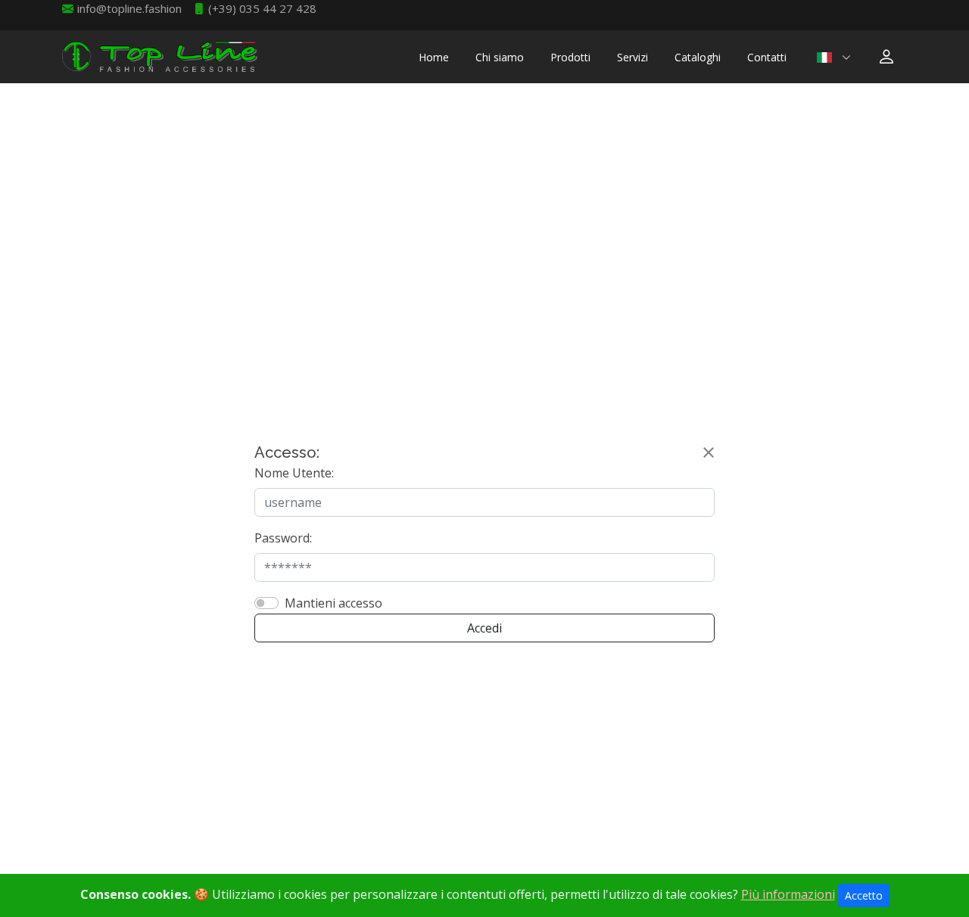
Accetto (864, 895)
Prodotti (570, 57)
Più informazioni (788, 894)
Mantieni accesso (333, 603)
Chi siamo (499, 57)
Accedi (484, 628)
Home (434, 57)
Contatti (767, 57)
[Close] (709, 452)
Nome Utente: (294, 473)
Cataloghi (698, 57)
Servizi (632, 57)
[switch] (266, 603)
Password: (283, 538)
